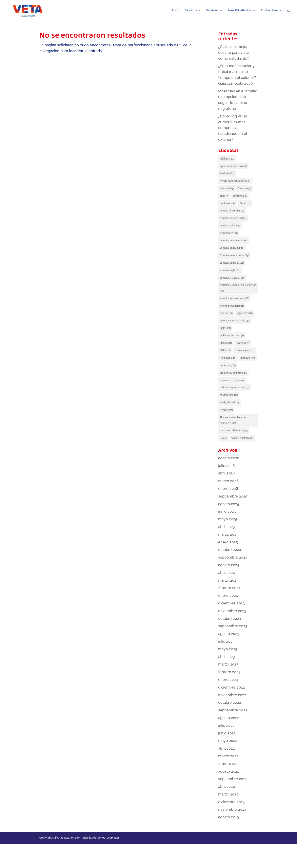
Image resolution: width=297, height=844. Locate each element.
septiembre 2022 (232, 710)
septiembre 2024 (232, 557)
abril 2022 (226, 748)
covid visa (240, 195)
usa (223, 438)
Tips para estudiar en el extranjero (233, 420)
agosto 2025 (228, 504)
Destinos (191, 11)
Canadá (244, 188)
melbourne (228, 357)
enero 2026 (228, 488)
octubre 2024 (229, 549)
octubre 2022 (229, 702)
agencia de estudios (233, 166)
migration (247, 357)
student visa (229, 395)
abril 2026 (226, 473)
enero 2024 (228, 595)
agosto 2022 (228, 718)
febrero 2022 (229, 764)
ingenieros (245, 313)
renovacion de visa (232, 380)
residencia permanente (234, 387)
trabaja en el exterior (234, 430)
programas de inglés (233, 372)
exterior (226, 313)
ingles (225, 328)
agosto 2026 (228, 458)
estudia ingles (230, 225)
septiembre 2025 (232, 496)
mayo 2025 (227, 519)
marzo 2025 (228, 534)
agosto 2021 (228, 771)
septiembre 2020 (233, 779)
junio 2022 (227, 733)
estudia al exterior (232, 210)
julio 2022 (226, 725)
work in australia (242, 438)
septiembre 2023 (232, 626)
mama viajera (244, 350)
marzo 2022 (228, 756)
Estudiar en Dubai (232, 247)
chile (224, 195)
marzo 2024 (228, 580)
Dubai (244, 203)
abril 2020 (226, 786)
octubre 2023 (229, 618)
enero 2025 (228, 542)
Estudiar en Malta (232, 262)
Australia (227, 173)
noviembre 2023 (232, 611)
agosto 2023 (228, 634)
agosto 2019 (228, 817)
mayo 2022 (227, 740)
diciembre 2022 (231, 687)
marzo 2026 (228, 481)
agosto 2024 (228, 565)
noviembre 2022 (232, 695)
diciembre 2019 (231, 802)
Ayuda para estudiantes (235, 181)
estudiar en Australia (233, 240)
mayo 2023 (227, 649)
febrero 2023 (229, 672)
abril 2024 (226, 572)
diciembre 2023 (231, 603)
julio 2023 (226, 641)
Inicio (175, 11)
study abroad (229, 402)
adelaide (227, 158)
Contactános (269, 11)
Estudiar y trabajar (232, 277)
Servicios (212, 11)
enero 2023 (228, 679)
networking (228, 365)
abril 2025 (226, 527)
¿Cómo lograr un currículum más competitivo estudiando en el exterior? (232, 128)
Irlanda (226, 343)
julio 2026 (226, 466)
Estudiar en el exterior (234, 255)
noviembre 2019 (232, 809)
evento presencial (232, 305)
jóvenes (242, 343)
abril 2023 (226, 657)
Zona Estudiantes (240, 11)
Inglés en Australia (232, 335)
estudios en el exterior (234, 298)
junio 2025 (227, 511)
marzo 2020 (228, 794)
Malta (225, 350)
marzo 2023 (228, 664)
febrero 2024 (229, 588)
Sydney (226, 410)
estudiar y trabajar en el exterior (238, 288)
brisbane (227, 188)
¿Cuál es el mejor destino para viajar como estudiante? (234, 52)
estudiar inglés (230, 270)
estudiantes (229, 233)
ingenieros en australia (234, 320)
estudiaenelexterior (233, 218)
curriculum (227, 203)
